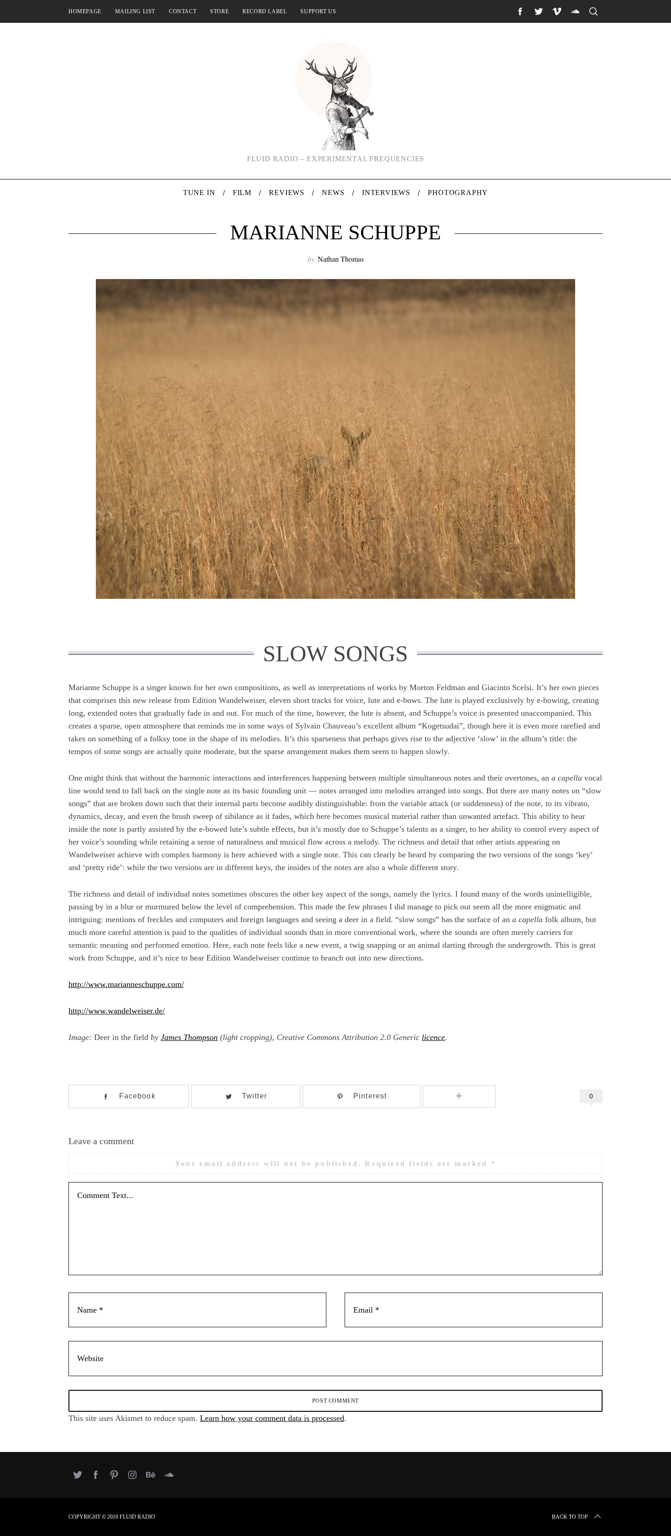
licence (433, 1037)
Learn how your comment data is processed (272, 1418)
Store (219, 11)
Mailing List (135, 11)
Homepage (84, 11)
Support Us (318, 11)
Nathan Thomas (341, 259)
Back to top (570, 1517)
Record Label (264, 11)
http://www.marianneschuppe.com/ (126, 984)
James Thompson (189, 1037)
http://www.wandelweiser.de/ (116, 1010)
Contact (182, 11)
